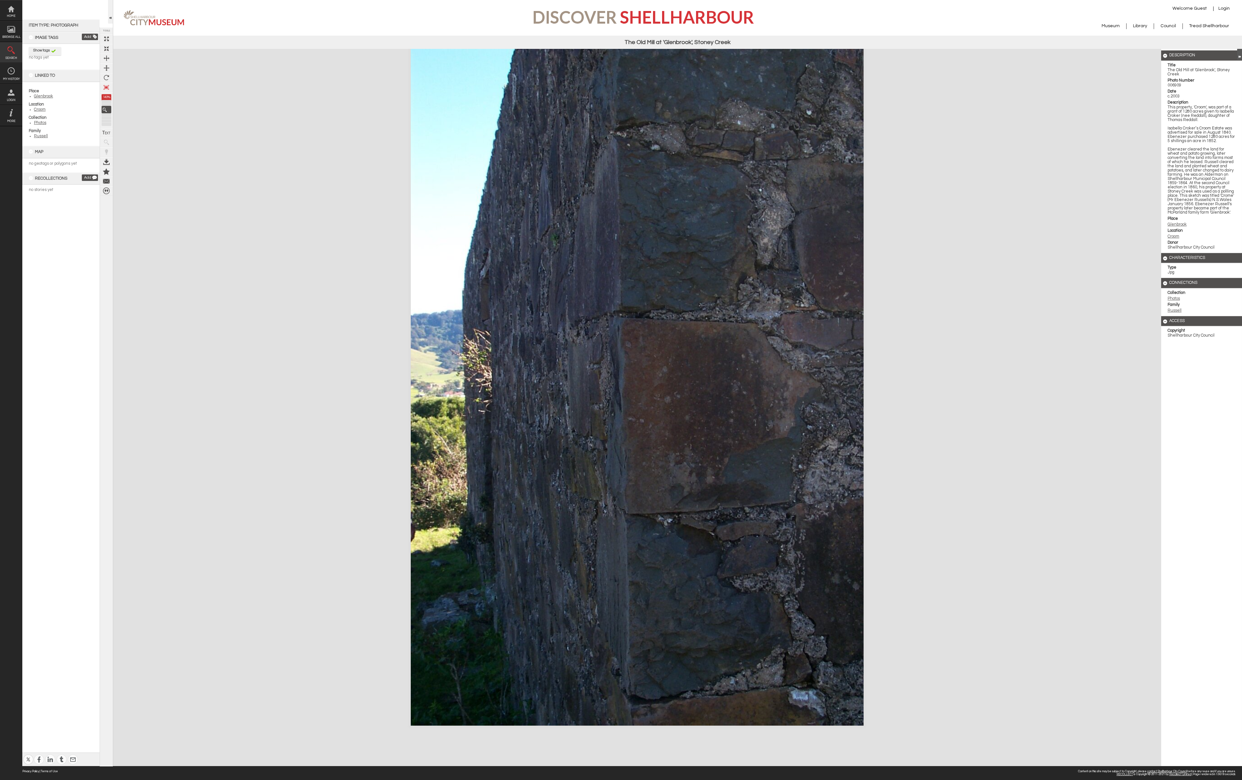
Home (11, 16)
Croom (40, 109)
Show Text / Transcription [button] (106, 133)
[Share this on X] (28, 755)
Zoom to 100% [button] (106, 87)
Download (106, 162)
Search (11, 58)
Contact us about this (106, 181)
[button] (106, 109)
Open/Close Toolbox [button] (110, 12)
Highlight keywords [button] (106, 152)
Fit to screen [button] (106, 48)
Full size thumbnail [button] (106, 39)
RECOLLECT (1125, 774)
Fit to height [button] (106, 68)
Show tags (41, 50)
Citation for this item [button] (106, 191)
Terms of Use (49, 771)
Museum (1111, 26)
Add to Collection (106, 171)
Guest (1200, 8)
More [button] (11, 121)
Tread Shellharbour (1209, 26)
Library (1140, 26)
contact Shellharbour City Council (1167, 771)
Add (87, 37)
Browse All (11, 37)
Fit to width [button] (106, 58)
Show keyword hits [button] (106, 142)
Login (11, 100)
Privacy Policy (30, 771)
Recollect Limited (1180, 774)
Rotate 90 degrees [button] (106, 78)
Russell (41, 136)
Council (1168, 26)
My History (11, 79)
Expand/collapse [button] (1239, 54)
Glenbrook (43, 96)
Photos (40, 123)
